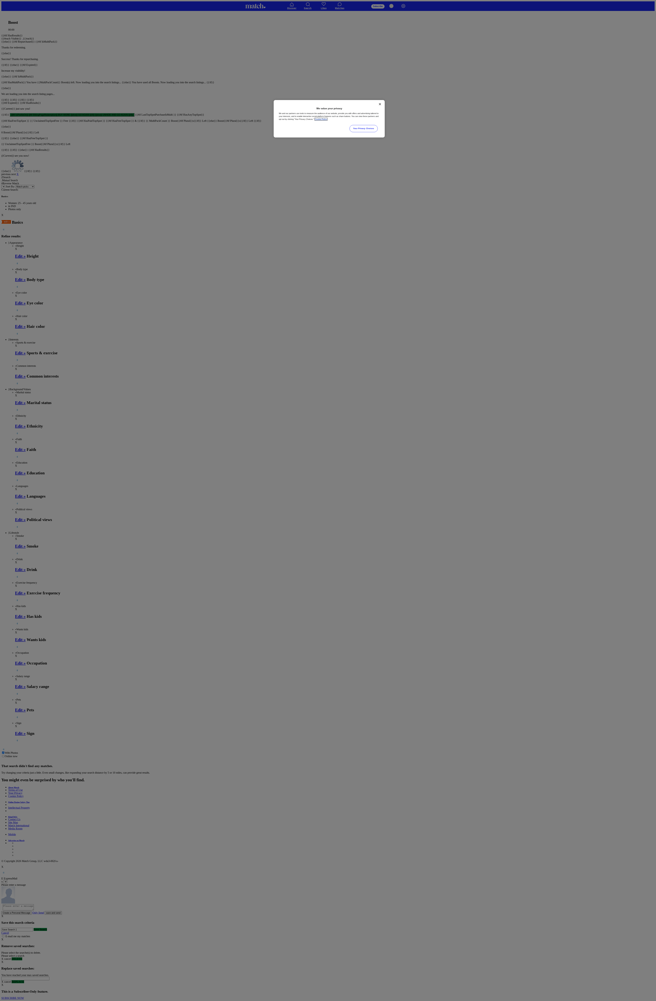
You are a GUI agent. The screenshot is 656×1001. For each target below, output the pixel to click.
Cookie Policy (321, 119)
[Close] (380, 104)
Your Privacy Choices (363, 128)
